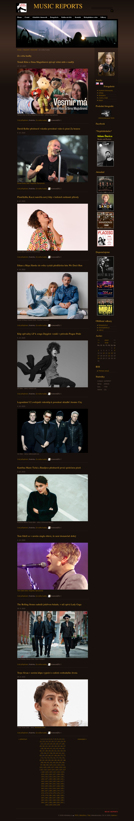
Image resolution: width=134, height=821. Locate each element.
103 (62, 765)
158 (58, 786)
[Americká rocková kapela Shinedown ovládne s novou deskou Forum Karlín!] (105, 228)
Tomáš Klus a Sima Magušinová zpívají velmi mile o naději (45, 61)
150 (50, 784)
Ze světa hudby (41, 120)
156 (50, 786)
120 (50, 772)
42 (54, 749)
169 (54, 791)
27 (60, 744)
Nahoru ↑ (114, 815)
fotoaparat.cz (103, 325)
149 (46, 784)
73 (45, 758)
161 (46, 788)
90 (45, 763)
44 (60, 749)
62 (63, 753)
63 (40, 756)
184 (42, 798)
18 (59, 741)
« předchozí (23, 739)
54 (65, 751)
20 (65, 741)
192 (50, 800)
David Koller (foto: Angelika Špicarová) (31, 183)
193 (54, 800)
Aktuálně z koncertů (39, 17)
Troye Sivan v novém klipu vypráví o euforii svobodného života (47, 672)
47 (43, 751)
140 (58, 779)
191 (46, 800)
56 (45, 753)
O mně (27, 17)
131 (46, 777)
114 (53, 770)
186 (50, 798)
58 (51, 753)
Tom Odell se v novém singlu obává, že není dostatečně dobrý (46, 535)
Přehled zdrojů (104, 371)
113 (49, 770)
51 (56, 751)
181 (54, 795)
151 (54, 784)
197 (46, 802)
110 (64, 767)
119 (46, 772)
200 (58, 802)
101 (54, 765)
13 (43, 741)
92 (51, 763)
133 (54, 777)
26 (57, 744)
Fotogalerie (54, 17)
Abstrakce (102, 95)
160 (42, 788)
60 (57, 753)
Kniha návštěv (66, 17)
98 (44, 765)
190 (42, 800)
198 (50, 802)
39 (45, 749)
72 (42, 758)
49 (50, 751)
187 (54, 798)
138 (50, 779)
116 (60, 770)
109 (60, 767)
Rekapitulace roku (90, 17)
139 (54, 779)
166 (42, 791)
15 (112, 353)
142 (42, 781)
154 (42, 786)
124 (42, 774)
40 (48, 749)
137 (46, 779)
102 (58, 765)
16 (53, 741)
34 (56, 746)
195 (62, 800)
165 (62, 788)
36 (62, 746)
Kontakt (78, 17)
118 (43, 772)
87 (62, 760)
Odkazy (103, 17)
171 (62, 791)
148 (42, 784)
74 (48, 758)
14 (109, 353)
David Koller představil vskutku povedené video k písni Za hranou (48, 128)
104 (41, 767)
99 (47, 765)
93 (54, 763)
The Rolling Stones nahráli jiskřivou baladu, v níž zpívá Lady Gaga (49, 604)
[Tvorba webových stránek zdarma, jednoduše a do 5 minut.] (73, 815)
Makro (101, 100)
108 (56, 767)
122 (58, 772)
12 (104, 353)
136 (42, 779)
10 (60, 739)
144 (50, 781)
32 (50, 746)
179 (46, 795)
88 (65, 760)
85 (56, 760)
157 (54, 786)
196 (42, 802)
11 (63, 739)
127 (54, 774)
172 (42, 793)
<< (98, 340)
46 (40, 751)
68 (56, 756)
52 (59, 751)
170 (58, 791)
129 (62, 774)
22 (45, 744)
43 (57, 749)
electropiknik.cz (104, 328)
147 (62, 781)
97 (41, 765)
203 (50, 805)
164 (58, 788)
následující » (82, 739)
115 (56, 770)
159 (62, 786)
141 (62, 779)
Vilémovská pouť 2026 (106, 118)
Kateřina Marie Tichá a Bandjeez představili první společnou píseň (49, 467)
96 (63, 763)
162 (50, 788)
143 (46, 781)
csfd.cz (101, 330)
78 (60, 758)
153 (62, 784)
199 (54, 802)
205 (58, 805)
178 (42, 795)
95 (60, 763)
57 (48, 753)
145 (54, 781)
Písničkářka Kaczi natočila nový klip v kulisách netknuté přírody (48, 196)
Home (19, 17)
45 (63, 749)
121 (54, 772)
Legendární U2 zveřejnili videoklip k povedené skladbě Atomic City (49, 402)
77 (57, 758)
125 (46, 774)
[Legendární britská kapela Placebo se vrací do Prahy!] (105, 246)
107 (52, 767)
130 (42, 777)
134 (58, 777)
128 (58, 774)
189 (62, 798)
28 (63, 744)
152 (58, 784)
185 (46, 798)
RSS (76, 815)
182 (58, 795)
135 (62, 777)
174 (50, 793)
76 (54, 758)
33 (53, 746)
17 (98, 356)
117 (64, 770)
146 (58, 781)
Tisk (88, 815)
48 (47, 751)
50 (53, 751)
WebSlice (82, 815)
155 (46, 786)
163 (54, 788)
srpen (107, 340)
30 (43, 746)
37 (65, 746)
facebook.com (40, 727)
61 (60, 753)
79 (63, 758)
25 (54, 744)
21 (109, 356)
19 (62, 741)
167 (46, 791)
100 (50, 765)
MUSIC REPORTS (58, 6)
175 (54, 793)
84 (53, 760)
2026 (106, 343)
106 (48, 767)
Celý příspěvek (22, 120)
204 (54, 805)
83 (50, 760)
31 (47, 746)
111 (41, 770)
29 (40, 746)
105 (44, 767)
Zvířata (101, 93)
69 (59, 756)
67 (53, 756)
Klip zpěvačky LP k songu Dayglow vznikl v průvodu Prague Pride (49, 333)
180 (50, 795)
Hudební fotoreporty (106, 90)
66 (50, 756)
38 (42, 749)
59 (54, 753)
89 (42, 763)
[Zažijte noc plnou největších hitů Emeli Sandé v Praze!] (105, 210)
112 (45, 770)
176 (58, 793)
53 (62, 751)
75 (51, 758)
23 (48, 744)
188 (58, 798)
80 (40, 760)
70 (62, 756)
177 (62, 793)
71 (65, 756)
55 (42, 753)
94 (57, 763)
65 (47, 756)
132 (50, 777)
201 (62, 802)
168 (50, 791)
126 (50, 774)
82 (47, 760)
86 (59, 760)
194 (58, 800)
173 (46, 793)
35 (59, 746)
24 (98, 358)
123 (62, 772)
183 (62, 795)
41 (51, 749)
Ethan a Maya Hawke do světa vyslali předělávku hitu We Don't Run (49, 265)
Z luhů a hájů (103, 98)
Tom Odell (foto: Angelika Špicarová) (30, 591)
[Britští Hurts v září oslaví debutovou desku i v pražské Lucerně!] (105, 279)
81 (43, 760)
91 (48, 763)
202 (46, 805)
